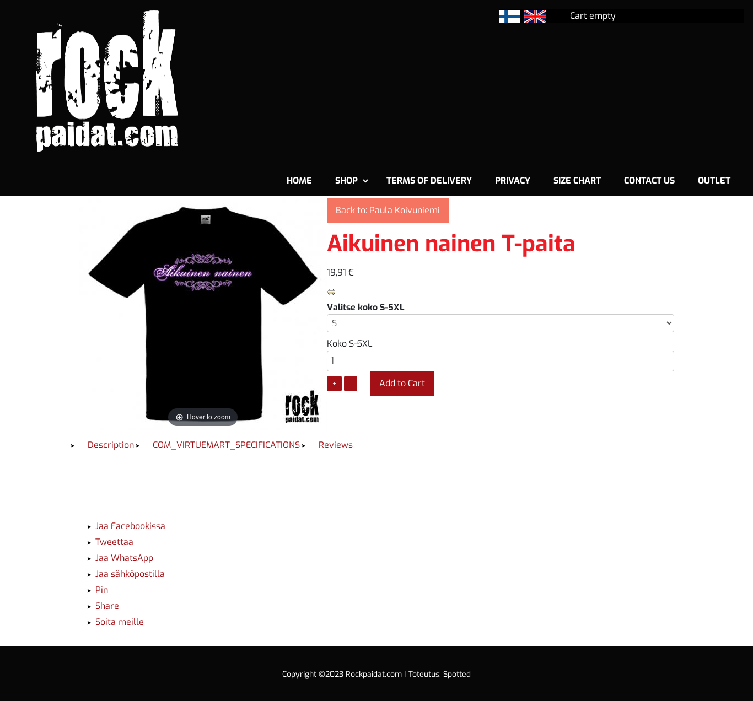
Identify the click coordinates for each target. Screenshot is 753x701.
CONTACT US (649, 180)
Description (111, 445)
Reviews (336, 445)
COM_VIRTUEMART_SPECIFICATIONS (226, 445)
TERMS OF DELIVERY (429, 180)
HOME (299, 180)
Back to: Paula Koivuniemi (388, 210)
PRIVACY (512, 180)
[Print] (331, 291)
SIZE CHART (577, 180)
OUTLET (714, 180)
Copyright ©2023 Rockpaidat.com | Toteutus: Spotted (376, 674)
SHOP (346, 180)
